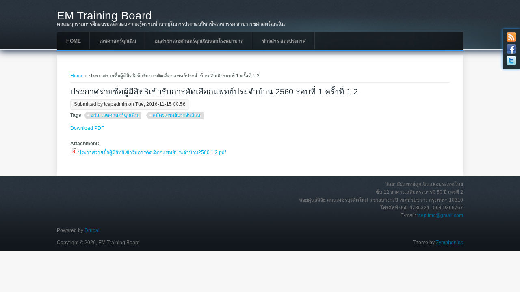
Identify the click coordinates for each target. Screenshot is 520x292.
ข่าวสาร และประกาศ (284, 41)
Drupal (92, 230)
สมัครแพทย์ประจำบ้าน (176, 115)
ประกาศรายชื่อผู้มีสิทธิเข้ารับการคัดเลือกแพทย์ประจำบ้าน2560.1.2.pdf (152, 152)
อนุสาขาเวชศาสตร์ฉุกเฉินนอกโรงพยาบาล (199, 41)
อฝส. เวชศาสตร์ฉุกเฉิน (114, 115)
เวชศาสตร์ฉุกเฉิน (118, 41)
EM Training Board (104, 15)
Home (73, 41)
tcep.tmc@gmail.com (440, 215)
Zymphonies (449, 242)
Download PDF (87, 128)
